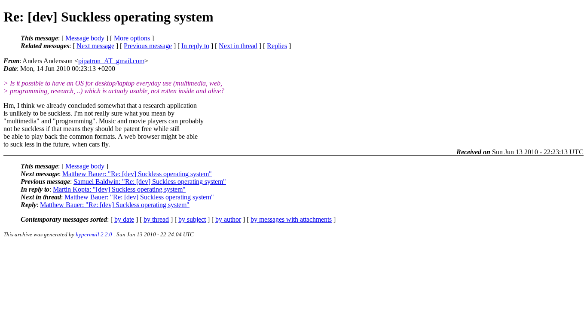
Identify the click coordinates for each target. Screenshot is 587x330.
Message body (84, 38)
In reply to (195, 45)
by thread (156, 219)
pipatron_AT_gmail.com (111, 60)
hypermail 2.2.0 (94, 234)
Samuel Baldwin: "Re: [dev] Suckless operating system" (149, 181)
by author (228, 219)
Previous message (148, 45)
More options (132, 38)
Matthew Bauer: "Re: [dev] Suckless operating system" (137, 173)
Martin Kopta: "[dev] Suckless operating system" (119, 189)
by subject (192, 219)
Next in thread (238, 45)
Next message (95, 45)
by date (124, 219)
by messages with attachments (291, 219)
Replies (277, 45)
